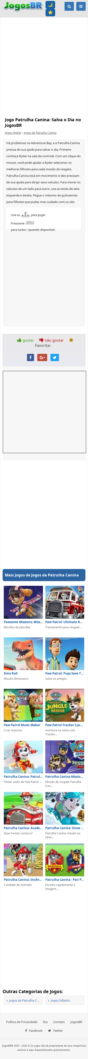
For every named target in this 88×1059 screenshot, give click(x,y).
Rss (45, 1022)
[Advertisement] (44, 66)
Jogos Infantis (60, 1000)
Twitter (57, 1030)
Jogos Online (13, 133)
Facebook (35, 1030)
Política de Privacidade (21, 1022)
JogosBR (76, 1022)
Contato (59, 1022)
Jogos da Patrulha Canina (40, 133)
